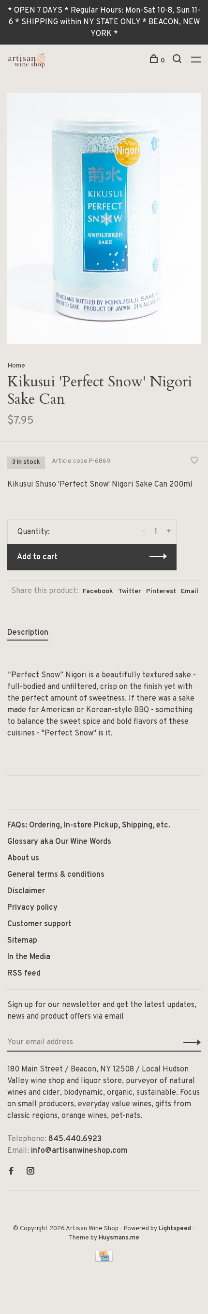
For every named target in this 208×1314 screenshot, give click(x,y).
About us (23, 858)
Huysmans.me (119, 1238)
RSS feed (24, 973)
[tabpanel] (104, 218)
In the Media (28, 957)
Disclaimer (26, 891)
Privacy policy (32, 908)
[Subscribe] (189, 1042)
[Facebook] (11, 1172)
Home (16, 366)
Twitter (129, 591)
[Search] (178, 61)
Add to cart (37, 557)
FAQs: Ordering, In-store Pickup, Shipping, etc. (88, 825)
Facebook (98, 591)
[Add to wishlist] (194, 462)
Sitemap (22, 941)
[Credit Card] (104, 1260)
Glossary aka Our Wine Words (59, 842)
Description (27, 633)
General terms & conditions (55, 875)
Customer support (39, 924)
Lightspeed (175, 1229)
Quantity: (33, 532)
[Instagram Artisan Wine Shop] (30, 1172)
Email (189, 591)
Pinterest (161, 591)
